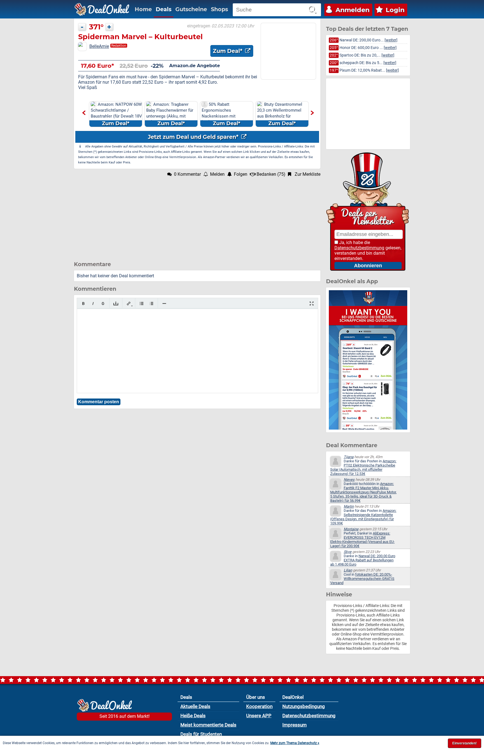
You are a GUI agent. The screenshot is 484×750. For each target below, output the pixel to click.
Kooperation (259, 706)
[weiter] (391, 40)
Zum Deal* (228, 51)
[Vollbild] (312, 303)
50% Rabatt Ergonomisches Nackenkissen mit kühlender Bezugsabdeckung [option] (221, 114)
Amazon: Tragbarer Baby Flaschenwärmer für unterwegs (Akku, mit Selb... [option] (169, 114)
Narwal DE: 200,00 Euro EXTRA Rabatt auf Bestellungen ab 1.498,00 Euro (362, 560)
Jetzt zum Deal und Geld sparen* (194, 136)
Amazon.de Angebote (194, 65)
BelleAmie (99, 46)
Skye (348, 552)
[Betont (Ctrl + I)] (93, 303)
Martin (349, 506)
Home (143, 9)
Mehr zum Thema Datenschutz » (294, 743)
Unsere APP (258, 715)
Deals (163, 9)
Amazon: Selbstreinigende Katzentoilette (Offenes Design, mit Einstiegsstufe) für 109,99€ (363, 516)
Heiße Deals (193, 715)
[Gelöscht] (103, 303)
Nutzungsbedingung (303, 706)
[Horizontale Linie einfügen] (164, 303)
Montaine (351, 529)
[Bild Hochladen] (116, 303)
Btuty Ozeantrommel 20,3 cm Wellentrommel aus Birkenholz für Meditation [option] (279, 114)
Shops (219, 9)
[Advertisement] (197, 216)
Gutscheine (191, 9)
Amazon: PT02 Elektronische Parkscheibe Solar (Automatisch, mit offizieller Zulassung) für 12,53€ (363, 467)
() (271, 174)
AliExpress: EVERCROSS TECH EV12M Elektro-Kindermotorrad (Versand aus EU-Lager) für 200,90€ (362, 539)
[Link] (129, 303)
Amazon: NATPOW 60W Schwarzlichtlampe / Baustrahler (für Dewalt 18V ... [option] (116, 114)
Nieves (349, 479)
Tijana (348, 457)
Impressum (294, 725)
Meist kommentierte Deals (208, 725)
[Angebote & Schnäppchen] (102, 10)
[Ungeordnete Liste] (141, 303)
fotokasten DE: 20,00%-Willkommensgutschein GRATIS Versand (362, 578)
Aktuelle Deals (195, 706)
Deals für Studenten (201, 734)
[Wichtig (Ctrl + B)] (83, 303)
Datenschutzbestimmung (359, 247)
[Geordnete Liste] (151, 303)
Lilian (348, 570)
